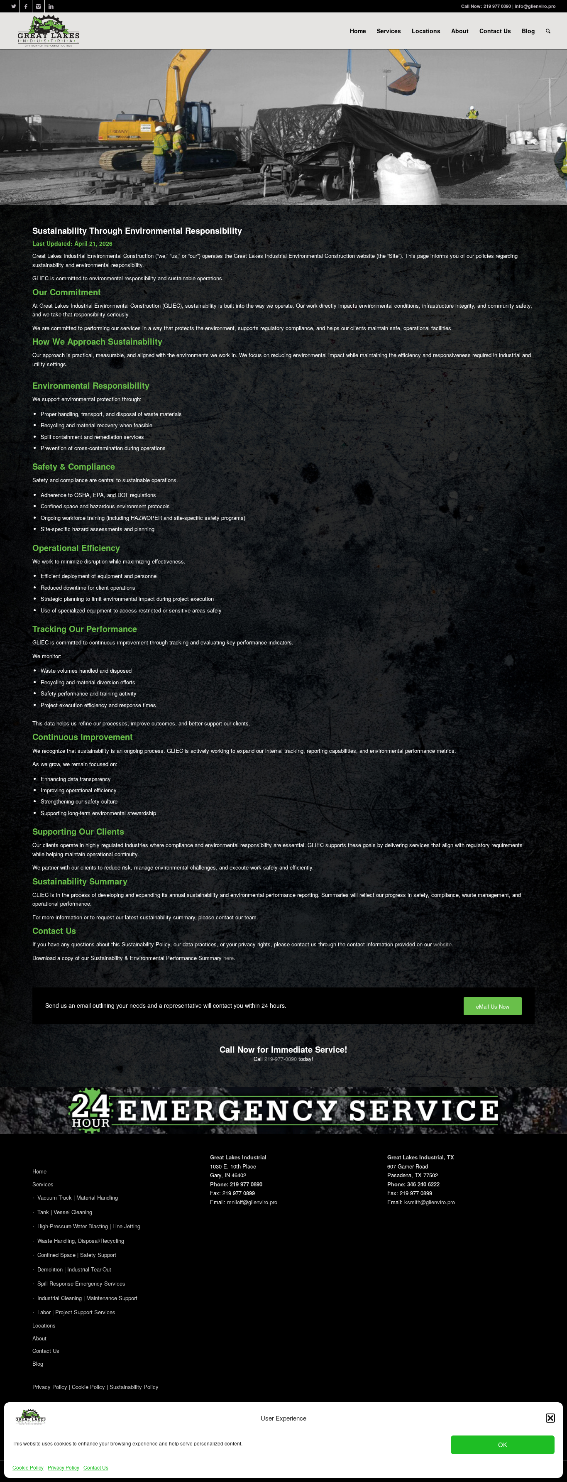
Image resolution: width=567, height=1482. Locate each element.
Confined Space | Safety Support (76, 1255)
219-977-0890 (280, 1059)
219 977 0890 (497, 6)
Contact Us (95, 1467)
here (228, 958)
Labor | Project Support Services (76, 1312)
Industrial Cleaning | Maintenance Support (87, 1298)
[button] (550, 1418)
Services (43, 1184)
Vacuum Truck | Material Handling (77, 1197)
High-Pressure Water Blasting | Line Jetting (88, 1226)
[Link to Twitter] (13, 6)
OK (502, 1444)
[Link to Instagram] (38, 6)
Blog (37, 1363)
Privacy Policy (63, 1467)
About (39, 1338)
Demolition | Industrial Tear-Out (74, 1269)
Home (39, 1171)
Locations (44, 1325)
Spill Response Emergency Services (81, 1283)
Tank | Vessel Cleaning (64, 1212)
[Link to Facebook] (26, 6)
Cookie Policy (28, 1467)
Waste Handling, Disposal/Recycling (80, 1240)
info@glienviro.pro (535, 6)
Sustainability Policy (134, 1387)
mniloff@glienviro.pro (252, 1202)
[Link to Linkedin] (51, 6)
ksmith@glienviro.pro (429, 1202)
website (442, 944)
